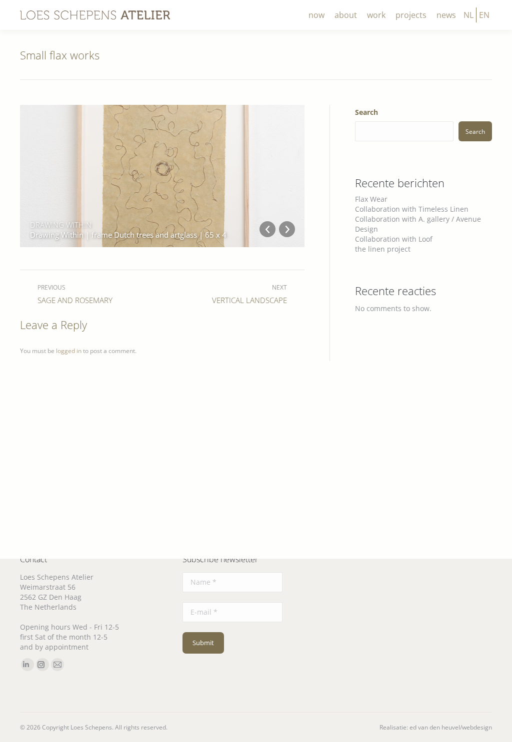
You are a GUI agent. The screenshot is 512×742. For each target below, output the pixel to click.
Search (366, 112)
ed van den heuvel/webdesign (451, 727)
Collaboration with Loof (393, 239)
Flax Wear (371, 199)
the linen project (382, 249)
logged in (69, 351)
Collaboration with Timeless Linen (411, 209)
